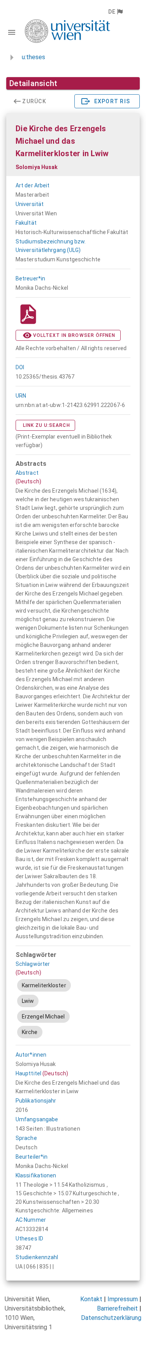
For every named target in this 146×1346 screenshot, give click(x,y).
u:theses (33, 57)
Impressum (122, 1299)
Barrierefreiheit (117, 1308)
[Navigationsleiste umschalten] (12, 32)
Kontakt (91, 1299)
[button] (115, 12)
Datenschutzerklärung (111, 1317)
